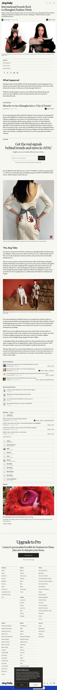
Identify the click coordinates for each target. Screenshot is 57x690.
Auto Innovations (43, 570)
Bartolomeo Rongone (6, 636)
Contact (3, 578)
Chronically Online (43, 584)
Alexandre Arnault (6, 631)
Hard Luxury (23, 576)
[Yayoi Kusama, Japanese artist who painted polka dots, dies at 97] (4, 365)
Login (32, 559)
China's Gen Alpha (43, 576)
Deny (21, 684)
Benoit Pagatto (5, 639)
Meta (21, 584)
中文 (2, 597)
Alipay (21, 647)
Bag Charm (41, 573)
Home (3, 570)
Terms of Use (38, 162)
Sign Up (41, 158)
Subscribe (41, 636)
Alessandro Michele (6, 626)
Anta (21, 655)
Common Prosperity (44, 589)
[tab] (12, 412)
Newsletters (42, 628)
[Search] (50, 2)
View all (40, 619)
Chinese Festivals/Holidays (45, 581)
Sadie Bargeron (6, 108)
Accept (35, 684)
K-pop (40, 616)
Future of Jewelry (43, 605)
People (21, 613)
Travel (21, 592)
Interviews (41, 613)
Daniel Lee (4, 671)
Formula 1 (41, 602)
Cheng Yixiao (4, 660)
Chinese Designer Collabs (49, 420)
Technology (23, 589)
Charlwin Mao (4, 652)
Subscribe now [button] (28, 555)
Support (41, 634)
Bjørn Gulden (4, 647)
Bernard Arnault (5, 642)
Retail (21, 586)
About (3, 573)
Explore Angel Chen (7, 436)
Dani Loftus (4, 668)
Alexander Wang (24, 639)
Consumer (22, 600)
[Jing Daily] (7, 3)
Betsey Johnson (5, 644)
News (54, 19)
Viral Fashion (51, 370)
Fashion (50, 19)
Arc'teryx (22, 660)
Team (2, 586)
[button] (46, 2)
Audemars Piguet (24, 666)
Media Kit (3, 581)
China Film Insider (6, 594)
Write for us (4, 589)
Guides (22, 605)
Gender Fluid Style (43, 608)
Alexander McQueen (6, 628)
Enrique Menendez (10, 375)
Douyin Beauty (42, 594)
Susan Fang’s (23, 337)
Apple (21, 658)
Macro (21, 581)
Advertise (3, 576)
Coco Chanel (4, 666)
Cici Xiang (4, 663)
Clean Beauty (42, 586)
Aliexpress (22, 644)
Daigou (40, 592)
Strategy (46, 370)
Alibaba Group (23, 642)
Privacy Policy (31, 162)
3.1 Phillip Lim (23, 626)
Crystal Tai (5, 433)
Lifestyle (22, 578)
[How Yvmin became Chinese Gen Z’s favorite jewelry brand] (4, 369)
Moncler (13, 115)
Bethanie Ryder (7, 19)
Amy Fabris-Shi (6, 429)
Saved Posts (42, 631)
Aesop (21, 634)
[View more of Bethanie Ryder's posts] (2, 20)
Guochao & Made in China (49, 379)
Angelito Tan (9, 379)
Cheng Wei (4, 658)
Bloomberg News (10, 366)
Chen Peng (4, 655)
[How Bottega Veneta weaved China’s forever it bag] (28, 500)
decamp (17, 335)
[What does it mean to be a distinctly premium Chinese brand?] (4, 378)
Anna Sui (22, 652)
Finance (22, 602)
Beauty (22, 570)
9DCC (21, 628)
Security (3, 584)
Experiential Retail (43, 597)
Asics (21, 663)
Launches (52, 375)
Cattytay (3, 650)
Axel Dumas (4, 634)
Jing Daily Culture (5, 592)
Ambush (22, 650)
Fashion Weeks (42, 600)
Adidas (22, 631)
